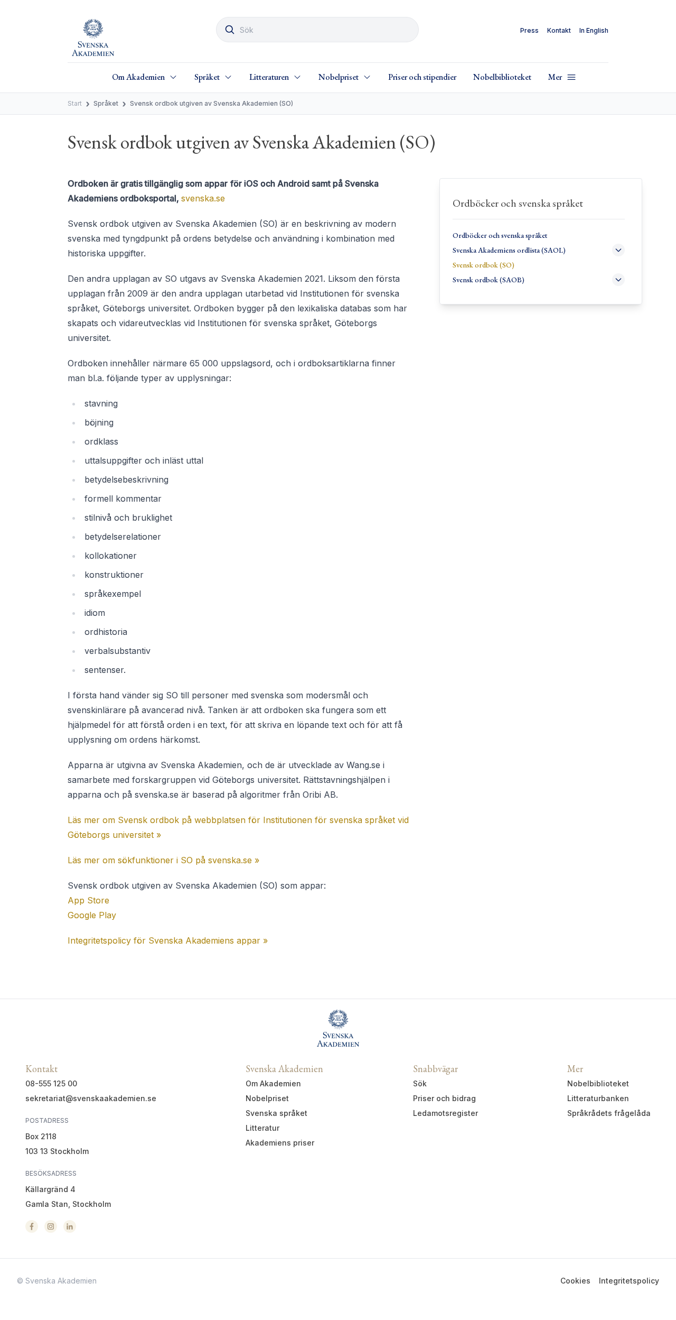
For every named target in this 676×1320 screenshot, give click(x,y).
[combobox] (317, 29)
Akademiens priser (280, 1142)
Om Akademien (273, 1083)
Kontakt (559, 30)
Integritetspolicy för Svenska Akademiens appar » (168, 940)
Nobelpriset (267, 1098)
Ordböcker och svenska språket (500, 235)
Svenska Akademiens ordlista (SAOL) (509, 250)
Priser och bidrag (444, 1098)
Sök (420, 1083)
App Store (88, 900)
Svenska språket (276, 1113)
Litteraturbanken (598, 1098)
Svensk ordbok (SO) (483, 265)
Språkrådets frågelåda (609, 1113)
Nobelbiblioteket (502, 76)
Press (529, 30)
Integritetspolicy (629, 1280)
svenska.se (203, 198)
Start (75, 103)
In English (593, 30)
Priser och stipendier (422, 76)
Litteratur (262, 1127)
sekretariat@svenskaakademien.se (90, 1098)
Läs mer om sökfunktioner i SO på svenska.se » (163, 860)
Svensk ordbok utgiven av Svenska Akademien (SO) (211, 103)
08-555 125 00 (51, 1083)
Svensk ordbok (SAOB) (488, 279)
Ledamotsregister (445, 1113)
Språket (105, 103)
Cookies (575, 1280)
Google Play (92, 915)
